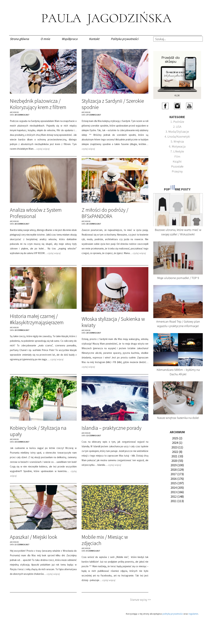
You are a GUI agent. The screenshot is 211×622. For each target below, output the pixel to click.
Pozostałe (177, 166)
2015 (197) (177, 483)
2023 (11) (177, 447)
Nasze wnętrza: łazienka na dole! (178, 418)
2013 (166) (177, 492)
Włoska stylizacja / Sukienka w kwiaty (113, 322)
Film (177, 156)
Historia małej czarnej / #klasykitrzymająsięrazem (37, 319)
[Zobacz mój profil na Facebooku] (165, 106)
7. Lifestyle (177, 151)
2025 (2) (177, 438)
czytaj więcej (42, 148)
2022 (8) (177, 452)
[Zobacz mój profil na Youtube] (189, 106)
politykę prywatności (173, 613)
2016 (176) (177, 479)
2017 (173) (177, 474)
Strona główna (19, 39)
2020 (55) (177, 461)
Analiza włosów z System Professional (36, 213)
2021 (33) (177, 456)
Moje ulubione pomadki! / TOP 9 (178, 278)
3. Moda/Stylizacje (177, 131)
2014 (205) (177, 488)
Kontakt (94, 39)
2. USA (177, 126)
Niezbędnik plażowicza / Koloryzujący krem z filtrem (38, 104)
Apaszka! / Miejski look (33, 537)
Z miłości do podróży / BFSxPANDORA (105, 213)
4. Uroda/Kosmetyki (177, 136)
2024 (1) (177, 443)
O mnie (45, 39)
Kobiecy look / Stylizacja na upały (38, 431)
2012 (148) (177, 496)
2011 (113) (177, 501)
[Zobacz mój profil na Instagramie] (177, 106)
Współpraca (69, 39)
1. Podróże (177, 122)
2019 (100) (177, 465)
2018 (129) (177, 470)
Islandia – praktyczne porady (111, 428)
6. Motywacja (177, 146)
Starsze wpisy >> (140, 600)
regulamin (193, 613)
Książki (177, 161)
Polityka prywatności (124, 39)
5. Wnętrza (177, 141)
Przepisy (177, 171)
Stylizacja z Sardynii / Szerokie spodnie (113, 104)
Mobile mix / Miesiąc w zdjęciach (105, 540)
